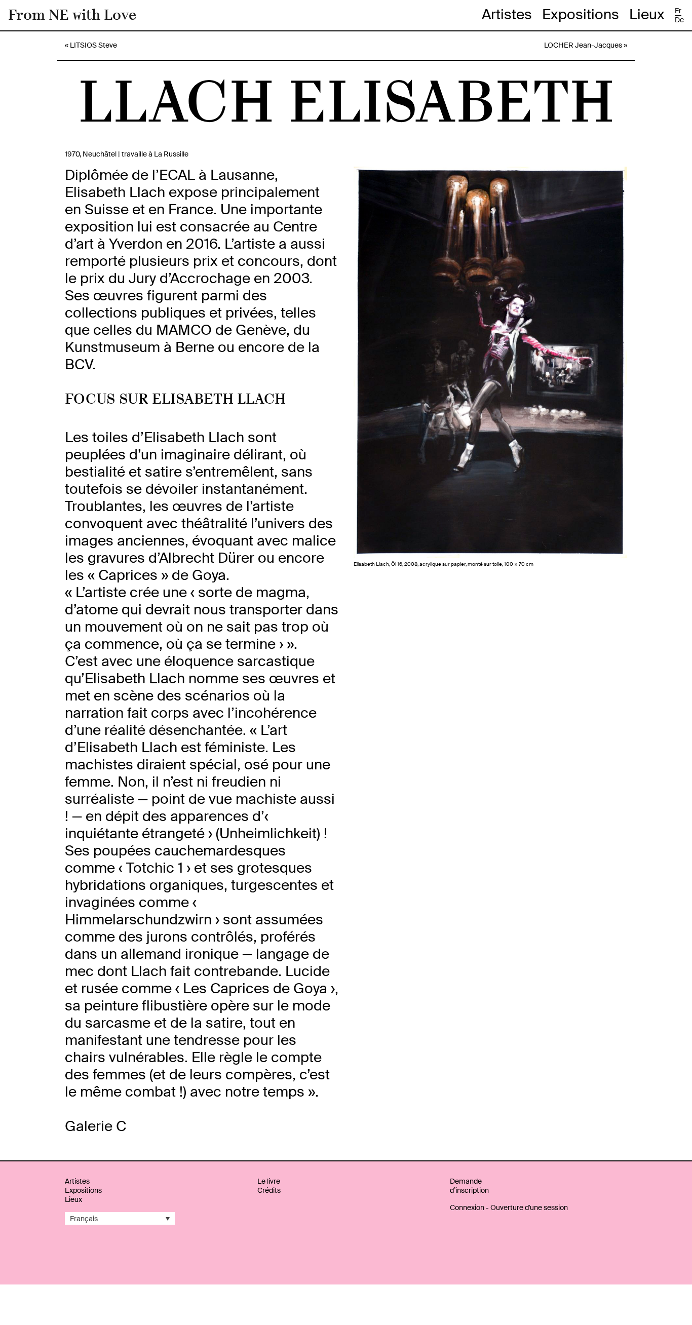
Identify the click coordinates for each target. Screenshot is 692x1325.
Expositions (580, 14)
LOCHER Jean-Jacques (583, 45)
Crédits (269, 1190)
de (679, 19)
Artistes (507, 14)
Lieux (647, 14)
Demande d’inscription (469, 1186)
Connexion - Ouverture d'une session (509, 1207)
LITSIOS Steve (93, 45)
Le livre (268, 1181)
